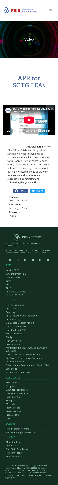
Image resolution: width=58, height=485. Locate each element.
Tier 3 (8, 288)
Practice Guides (13, 411)
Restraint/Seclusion (15, 361)
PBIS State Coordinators (17, 449)
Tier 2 (8, 284)
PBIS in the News (14, 452)
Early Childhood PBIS (16, 330)
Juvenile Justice (13, 344)
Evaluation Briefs (14, 397)
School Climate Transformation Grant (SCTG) (27, 365)
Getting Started (13, 277)
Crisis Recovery (13, 319)
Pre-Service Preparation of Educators (24, 358)
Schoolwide (11, 368)
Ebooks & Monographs (17, 393)
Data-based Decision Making (20, 322)
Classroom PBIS (14, 308)
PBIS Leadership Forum (17, 428)
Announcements (14, 456)
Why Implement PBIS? (16, 273)
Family (9, 337)
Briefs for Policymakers (17, 389)
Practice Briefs (13, 407)
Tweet (37, 191)
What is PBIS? (12, 270)
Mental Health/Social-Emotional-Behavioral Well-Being (26, 349)
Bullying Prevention (15, 304)
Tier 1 (8, 280)
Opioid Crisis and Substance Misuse (23, 354)
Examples (10, 400)
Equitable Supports (15, 333)
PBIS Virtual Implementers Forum (22, 432)
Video (8, 418)
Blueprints (11, 386)
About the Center (14, 442)
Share (20, 191)
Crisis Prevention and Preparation (22, 315)
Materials (10, 404)
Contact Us (11, 445)
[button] (50, 10)
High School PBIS (14, 340)
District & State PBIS (16, 326)
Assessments (12, 382)
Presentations (12, 414)
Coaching (10, 312)
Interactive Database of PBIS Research (16, 293)
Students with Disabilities (18, 372)
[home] (19, 11)
